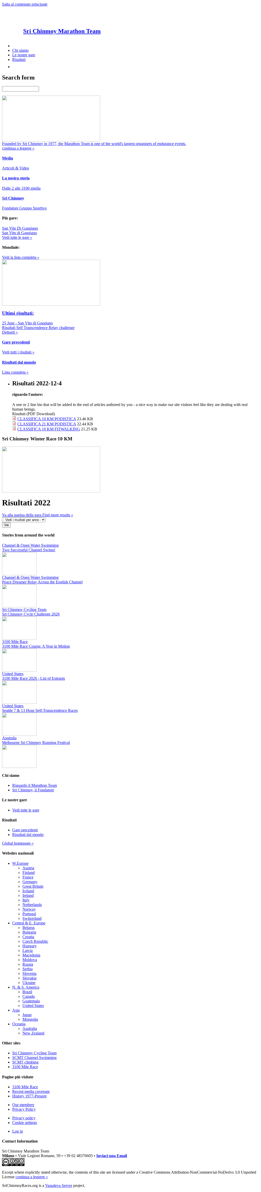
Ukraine (28, 982)
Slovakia (29, 978)
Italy (26, 900)
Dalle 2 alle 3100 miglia (21, 188)
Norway (29, 909)
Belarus (28, 927)
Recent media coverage (31, 1091)
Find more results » (57, 515)
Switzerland (32, 918)
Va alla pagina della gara (22, 515)
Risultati (18, 59)
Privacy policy (23, 1118)
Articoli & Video (15, 168)
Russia (27, 964)
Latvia (27, 950)
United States (33, 1005)
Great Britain (32, 886)
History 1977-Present (29, 1096)
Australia (29, 1028)
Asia (16, 1010)
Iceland (28, 891)
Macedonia (31, 955)
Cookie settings (24, 1122)
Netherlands (32, 904)
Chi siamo (20, 50)
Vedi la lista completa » (20, 257)
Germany (29, 882)
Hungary (29, 946)
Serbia (27, 969)
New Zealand (33, 1033)
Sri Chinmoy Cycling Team (34, 1053)
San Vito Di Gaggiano (20, 228)
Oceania (18, 1024)
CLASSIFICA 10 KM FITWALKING (48, 429)
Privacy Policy (24, 1109)
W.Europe (20, 863)
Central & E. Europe (28, 923)
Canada (28, 996)
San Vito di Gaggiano (19, 233)
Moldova (29, 960)
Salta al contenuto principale (24, 4)
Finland (28, 872)
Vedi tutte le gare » (17, 237)
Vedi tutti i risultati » (18, 352)
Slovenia (29, 973)
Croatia (28, 937)
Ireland (28, 895)
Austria (28, 868)
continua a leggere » (32, 1177)
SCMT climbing (25, 1062)
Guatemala (31, 1001)
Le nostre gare (23, 55)
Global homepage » (18, 843)
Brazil (27, 992)
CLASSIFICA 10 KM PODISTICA (46, 419)
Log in (17, 1131)
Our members (23, 1105)
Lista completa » (15, 372)
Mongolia (30, 1019)
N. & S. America (25, 987)
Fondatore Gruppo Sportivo (24, 208)
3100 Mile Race (25, 1067)
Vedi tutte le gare (25, 810)
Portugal (29, 914)
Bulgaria (29, 932)
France (27, 877)
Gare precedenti (25, 830)
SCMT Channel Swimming (34, 1057)
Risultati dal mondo (28, 834)
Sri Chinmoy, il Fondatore (33, 790)
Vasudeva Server (58, 1185)
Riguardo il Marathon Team (34, 785)
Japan (27, 1015)
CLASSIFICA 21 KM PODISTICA (46, 424)
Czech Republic (35, 941)
